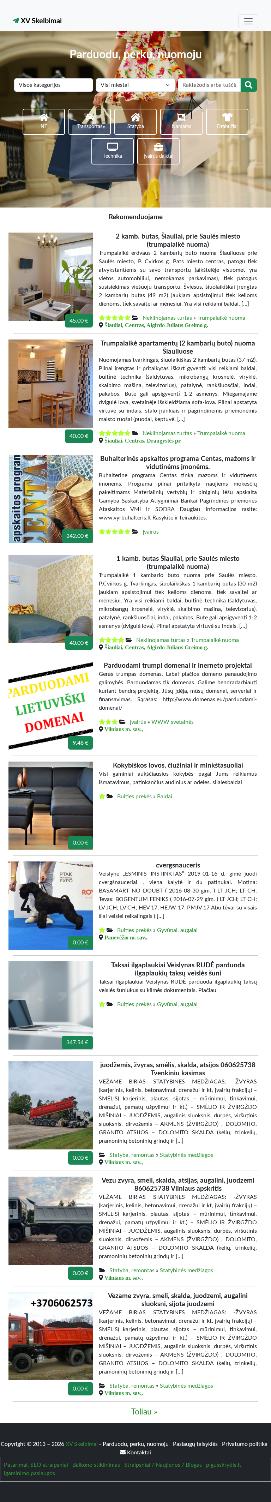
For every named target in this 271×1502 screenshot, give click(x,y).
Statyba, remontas (132, 1155)
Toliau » (144, 1412)
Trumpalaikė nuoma (221, 318)
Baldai (164, 796)
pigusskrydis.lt (223, 1465)
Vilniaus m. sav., (123, 729)
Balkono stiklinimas (96, 1465)
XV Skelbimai (40, 21)
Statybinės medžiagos (186, 1155)
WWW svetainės (172, 722)
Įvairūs (151, 532)
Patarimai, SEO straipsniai (36, 1465)
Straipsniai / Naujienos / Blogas (163, 1465)
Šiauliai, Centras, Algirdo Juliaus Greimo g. (156, 325)
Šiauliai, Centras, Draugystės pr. (143, 440)
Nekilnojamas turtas (167, 318)
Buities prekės (134, 796)
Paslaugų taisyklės (196, 1444)
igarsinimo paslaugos (29, 1473)
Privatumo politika (244, 1444)
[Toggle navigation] (248, 21)
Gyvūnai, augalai (177, 930)
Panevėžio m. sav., (125, 937)
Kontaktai (138, 1452)
